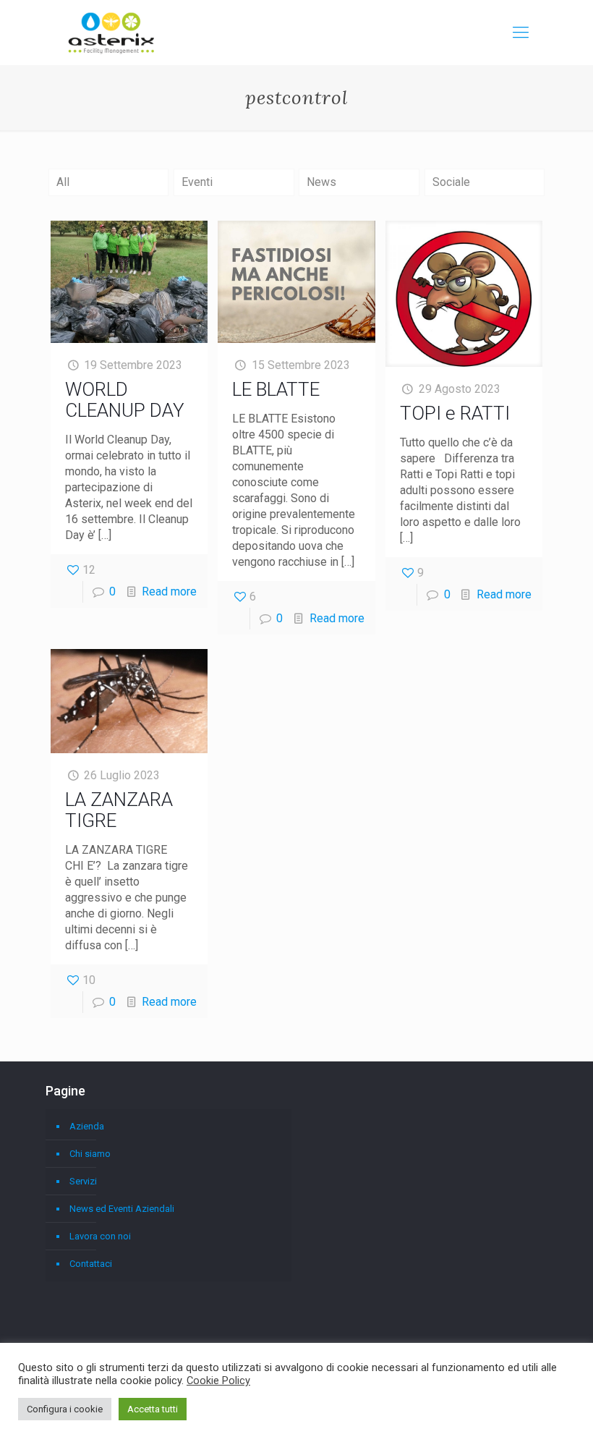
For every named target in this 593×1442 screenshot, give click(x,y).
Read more (169, 591)
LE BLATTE (276, 389)
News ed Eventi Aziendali (121, 1208)
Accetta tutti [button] (152, 1409)
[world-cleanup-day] (129, 282)
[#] (520, 32)
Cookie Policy (218, 1380)
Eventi (197, 182)
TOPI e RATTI (455, 413)
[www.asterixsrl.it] (111, 32)
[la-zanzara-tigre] (129, 701)
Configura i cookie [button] (65, 1409)
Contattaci (90, 1263)
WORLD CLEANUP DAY (124, 399)
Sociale (451, 182)
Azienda (86, 1126)
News (321, 182)
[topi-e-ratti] (463, 294)
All (62, 182)
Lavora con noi (100, 1236)
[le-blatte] (296, 282)
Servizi (83, 1181)
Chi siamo (90, 1153)
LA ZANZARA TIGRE (119, 810)
